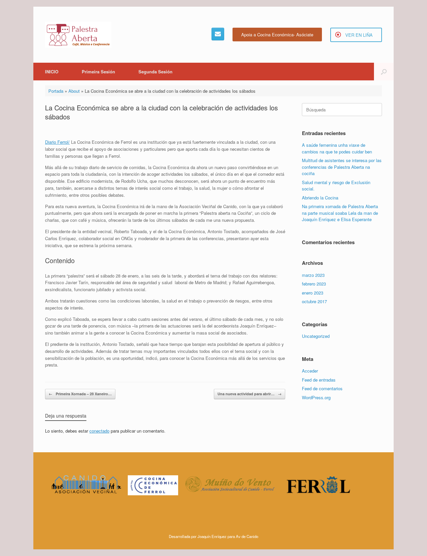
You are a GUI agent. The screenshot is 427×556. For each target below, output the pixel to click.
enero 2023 (312, 293)
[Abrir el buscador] (384, 71)
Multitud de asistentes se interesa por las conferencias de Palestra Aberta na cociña (342, 166)
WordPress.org (316, 397)
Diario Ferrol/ (57, 142)
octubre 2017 (314, 301)
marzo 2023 (313, 275)
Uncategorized (316, 336)
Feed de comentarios (322, 388)
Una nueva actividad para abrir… (250, 393)
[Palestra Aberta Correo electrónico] (217, 34)
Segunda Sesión (155, 71)
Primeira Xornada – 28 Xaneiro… (80, 393)
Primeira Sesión (98, 71)
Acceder (310, 371)
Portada (55, 91)
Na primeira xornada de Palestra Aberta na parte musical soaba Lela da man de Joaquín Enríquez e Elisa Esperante (340, 212)
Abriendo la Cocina (320, 197)
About (74, 91)
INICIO (51, 71)
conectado (99, 431)
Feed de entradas (319, 380)
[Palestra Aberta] (78, 35)
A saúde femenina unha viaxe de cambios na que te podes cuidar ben (337, 148)
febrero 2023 (314, 284)
